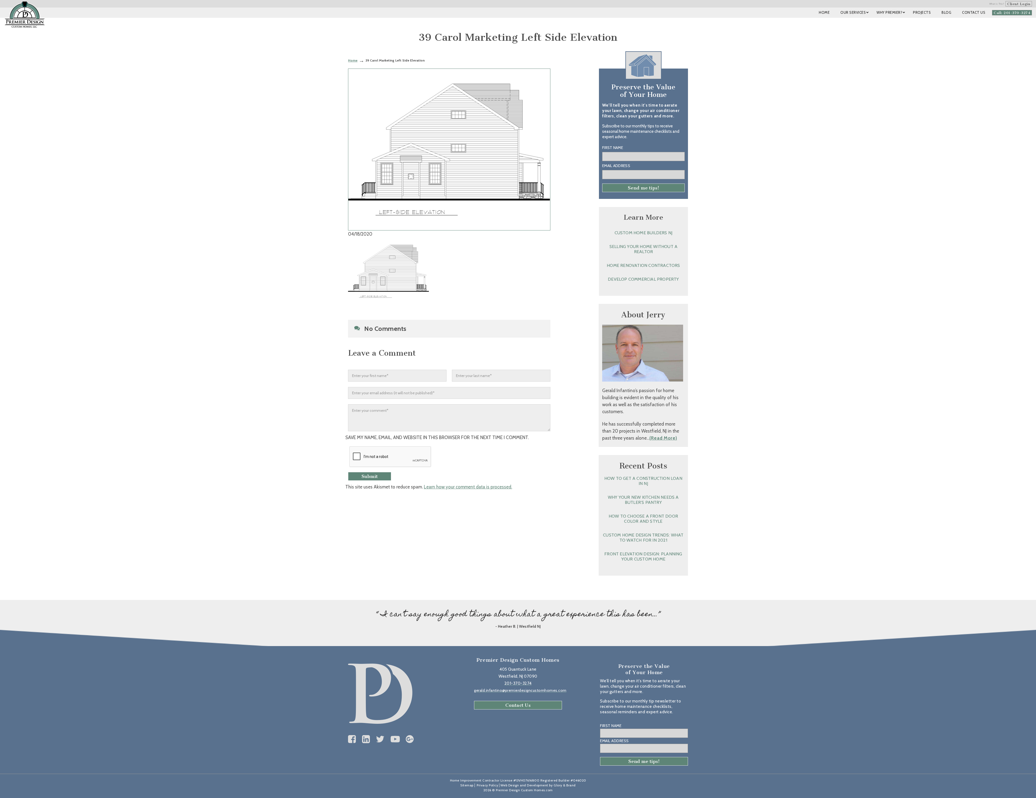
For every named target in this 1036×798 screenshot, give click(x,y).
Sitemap (466, 785)
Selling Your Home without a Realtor (643, 249)
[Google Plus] (410, 739)
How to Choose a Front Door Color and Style (643, 519)
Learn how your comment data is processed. (468, 487)
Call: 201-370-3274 (1012, 13)
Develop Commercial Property (643, 279)
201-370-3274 (518, 683)
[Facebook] (352, 739)
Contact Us (518, 705)
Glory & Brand (565, 785)
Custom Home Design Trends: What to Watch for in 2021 (643, 537)
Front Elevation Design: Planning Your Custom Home (643, 556)
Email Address (616, 165)
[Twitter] (380, 739)
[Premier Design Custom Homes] (24, 14)
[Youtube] (395, 739)
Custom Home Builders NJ (644, 232)
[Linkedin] (366, 739)
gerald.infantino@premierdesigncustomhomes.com (520, 690)
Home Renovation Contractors (643, 265)
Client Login (1018, 4)
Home (352, 60)
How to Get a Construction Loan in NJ (643, 481)
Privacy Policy (487, 785)
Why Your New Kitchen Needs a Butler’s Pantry (643, 500)
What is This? (996, 3)
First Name (612, 147)
